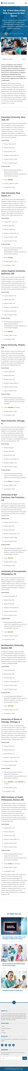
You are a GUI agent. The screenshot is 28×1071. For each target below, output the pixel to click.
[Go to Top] (14, 1002)
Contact (21, 1069)
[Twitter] (6, 1045)
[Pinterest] (9, 1045)
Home (3, 1026)
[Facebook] (2, 1045)
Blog (3, 1030)
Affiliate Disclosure (15, 1069)
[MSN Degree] (8, 3)
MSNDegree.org (12, 1068)
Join (25, 1058)
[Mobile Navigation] (26, 3)
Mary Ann (11, 33)
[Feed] (13, 1045)
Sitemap (4, 1032)
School (15, 33)
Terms (10, 1069)
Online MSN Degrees (6, 1028)
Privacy (6, 1069)
